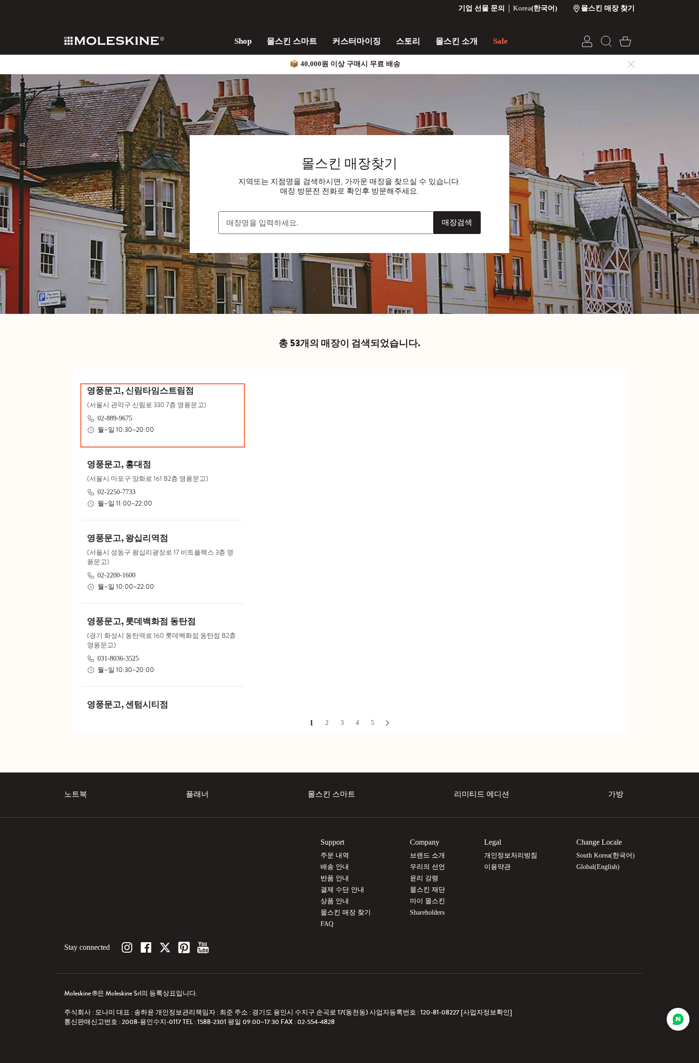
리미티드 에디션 (481, 794)
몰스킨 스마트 (331, 794)
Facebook (146, 947)
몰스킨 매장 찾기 (345, 912)
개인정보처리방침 (510, 855)
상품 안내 (334, 901)
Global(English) (598, 866)
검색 (606, 41)
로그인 (587, 41)
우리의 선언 (427, 866)
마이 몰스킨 (427, 901)
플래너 (197, 794)
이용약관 (497, 866)
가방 (615, 794)
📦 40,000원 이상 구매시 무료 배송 (345, 64)
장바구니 (625, 41)
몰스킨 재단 (427, 889)
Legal (492, 842)
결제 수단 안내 (342, 889)
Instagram (127, 947)
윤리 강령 (424, 878)
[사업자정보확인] (486, 1012)
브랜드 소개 (427, 855)
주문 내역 (334, 855)
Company (424, 842)
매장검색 (457, 222)
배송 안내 (334, 866)
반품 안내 (334, 878)
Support (332, 842)
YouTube (203, 947)
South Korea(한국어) (605, 855)
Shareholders (427, 912)
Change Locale (599, 842)
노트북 (75, 794)
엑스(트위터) (165, 947)
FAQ (326, 923)
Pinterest (184, 947)
